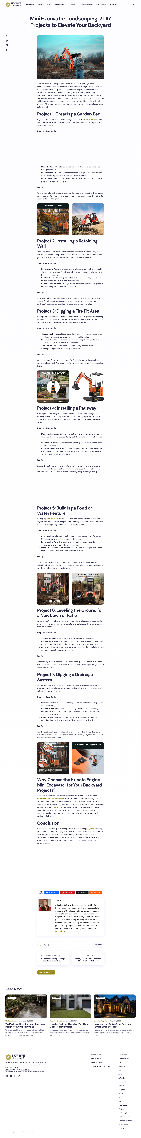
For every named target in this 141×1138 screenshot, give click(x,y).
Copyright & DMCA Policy (100, 1066)
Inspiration (122, 1105)
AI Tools (121, 1078)
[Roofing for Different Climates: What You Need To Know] (88, 958)
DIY (119, 1101)
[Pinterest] (7, 1076)
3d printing (122, 1074)
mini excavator (91, 119)
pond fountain (51, 518)
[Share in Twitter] (6, 36)
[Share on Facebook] (6, 40)
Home (7, 11)
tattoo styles (123, 1124)
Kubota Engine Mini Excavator (50, 798)
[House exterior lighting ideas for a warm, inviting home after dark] (115, 1006)
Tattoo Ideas (123, 1109)
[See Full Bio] (66, 931)
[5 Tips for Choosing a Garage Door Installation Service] (53, 958)
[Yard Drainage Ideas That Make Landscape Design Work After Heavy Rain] (26, 1006)
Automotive (123, 1082)
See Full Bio (60, 931)
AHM (55, 807)
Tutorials (121, 1128)
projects (90, 828)
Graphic (121, 1089)
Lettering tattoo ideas (127, 1113)
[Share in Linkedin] (6, 45)
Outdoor (24, 11)
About (7, 1069)
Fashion (121, 1086)
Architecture (15, 11)
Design (121, 1070)
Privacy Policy (25, 1069)
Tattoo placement (125, 1121)
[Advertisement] (70, 149)
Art (119, 1062)
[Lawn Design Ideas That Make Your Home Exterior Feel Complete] (70, 1006)
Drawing (121, 1066)
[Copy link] (6, 50)
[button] (133, 4)
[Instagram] (19, 1076)
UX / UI (120, 1097)
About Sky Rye (96, 1062)
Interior (121, 1093)
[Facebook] (11, 1076)
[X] (15, 1076)
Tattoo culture (124, 1117)
